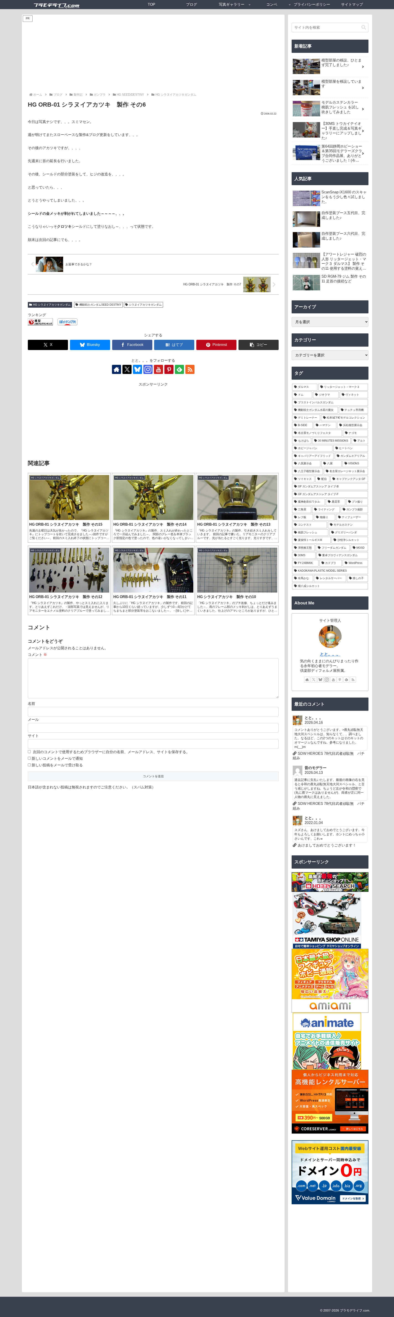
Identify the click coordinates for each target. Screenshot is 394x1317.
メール (33, 719)
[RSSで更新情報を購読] (189, 369)
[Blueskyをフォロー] (137, 369)
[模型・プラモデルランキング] (40, 322)
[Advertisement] (153, 58)
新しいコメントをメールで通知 (57, 758)
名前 (31, 704)
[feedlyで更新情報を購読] (179, 369)
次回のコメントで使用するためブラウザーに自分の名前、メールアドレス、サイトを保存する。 (111, 752)
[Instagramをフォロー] (148, 369)
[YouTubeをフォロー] (158, 369)
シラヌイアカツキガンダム (145, 304)
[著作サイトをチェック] (116, 369)
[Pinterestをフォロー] (169, 369)
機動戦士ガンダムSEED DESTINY (100, 304)
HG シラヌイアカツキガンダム (52, 304)
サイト (33, 736)
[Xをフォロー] (127, 369)
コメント (37, 655)
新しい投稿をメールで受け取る (57, 765)
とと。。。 (330, 654)
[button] (258, 345)
